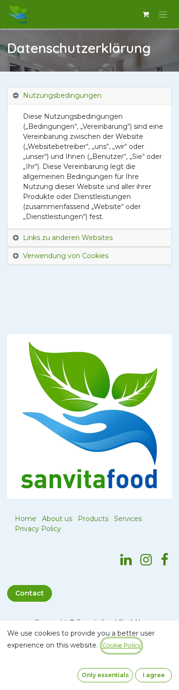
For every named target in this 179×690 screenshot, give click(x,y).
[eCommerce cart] (145, 14)
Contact (29, 593)
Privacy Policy (38, 528)
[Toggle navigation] (163, 14)
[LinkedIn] (126, 559)
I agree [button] (154, 675)
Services (128, 518)
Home (25, 518)
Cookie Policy (121, 645)
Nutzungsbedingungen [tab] (62, 95)
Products (93, 518)
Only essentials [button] (105, 675)
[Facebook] (164, 559)
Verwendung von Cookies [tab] (65, 255)
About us (57, 518)
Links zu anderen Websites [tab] (68, 237)
